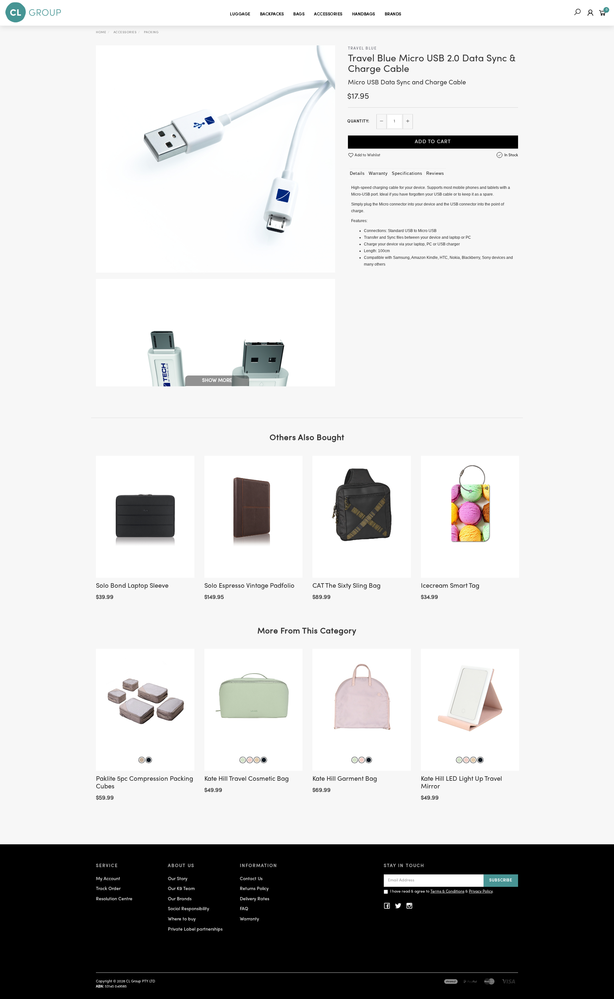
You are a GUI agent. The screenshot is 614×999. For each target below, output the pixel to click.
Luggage (240, 14)
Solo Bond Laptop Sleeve (132, 586)
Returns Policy (254, 889)
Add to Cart (433, 141)
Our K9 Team (181, 889)
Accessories (328, 14)
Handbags (363, 14)
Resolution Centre (114, 899)
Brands (393, 14)
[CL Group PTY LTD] (33, 13)
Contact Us (251, 879)
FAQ (244, 909)
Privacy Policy (480, 892)
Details (357, 173)
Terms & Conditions (447, 892)
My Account (108, 879)
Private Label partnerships (195, 929)
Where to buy (182, 919)
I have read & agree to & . (441, 892)
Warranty (378, 173)
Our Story (177, 879)
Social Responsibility (188, 909)
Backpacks (272, 14)
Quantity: (358, 121)
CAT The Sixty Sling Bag (346, 586)
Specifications (407, 173)
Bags (298, 14)
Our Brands (180, 899)
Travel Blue (362, 48)
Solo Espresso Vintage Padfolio (249, 586)
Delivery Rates (254, 899)
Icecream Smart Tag (450, 586)
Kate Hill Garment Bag (344, 779)
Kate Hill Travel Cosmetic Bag (246, 779)
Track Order (108, 889)
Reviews (435, 173)
